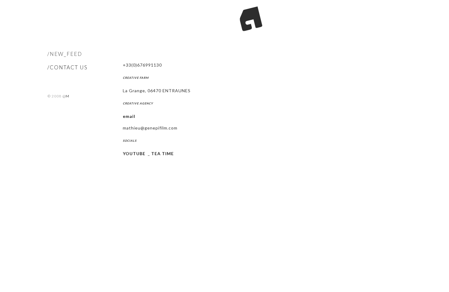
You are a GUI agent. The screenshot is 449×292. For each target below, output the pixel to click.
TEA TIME (162, 153)
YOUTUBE (134, 153)
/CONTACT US (67, 67)
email (129, 116)
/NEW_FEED (64, 54)
